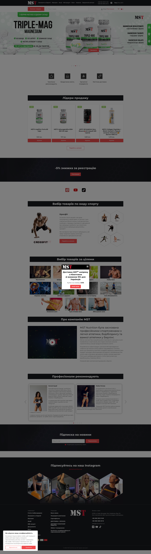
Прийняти (29, 547)
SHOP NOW (75, 286)
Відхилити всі (13, 547)
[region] (20, 541)
